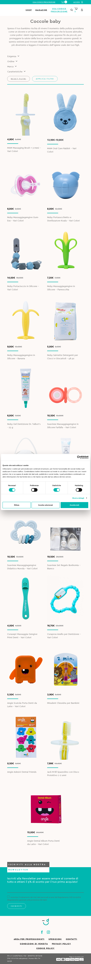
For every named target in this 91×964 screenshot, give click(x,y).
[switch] (34, 489)
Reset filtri (18, 79)
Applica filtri (45, 79)
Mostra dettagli (78, 498)
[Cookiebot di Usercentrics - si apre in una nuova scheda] (78, 457)
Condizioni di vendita (34, 944)
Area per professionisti (29, 939)
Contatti (71, 939)
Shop (29, 10)
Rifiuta (16, 505)
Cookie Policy (45, 948)
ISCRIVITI (16, 906)
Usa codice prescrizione (44, 2)
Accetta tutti (74, 505)
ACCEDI (76, 2)
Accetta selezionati (45, 505)
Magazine (41, 10)
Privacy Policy (61, 944)
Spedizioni (55, 939)
